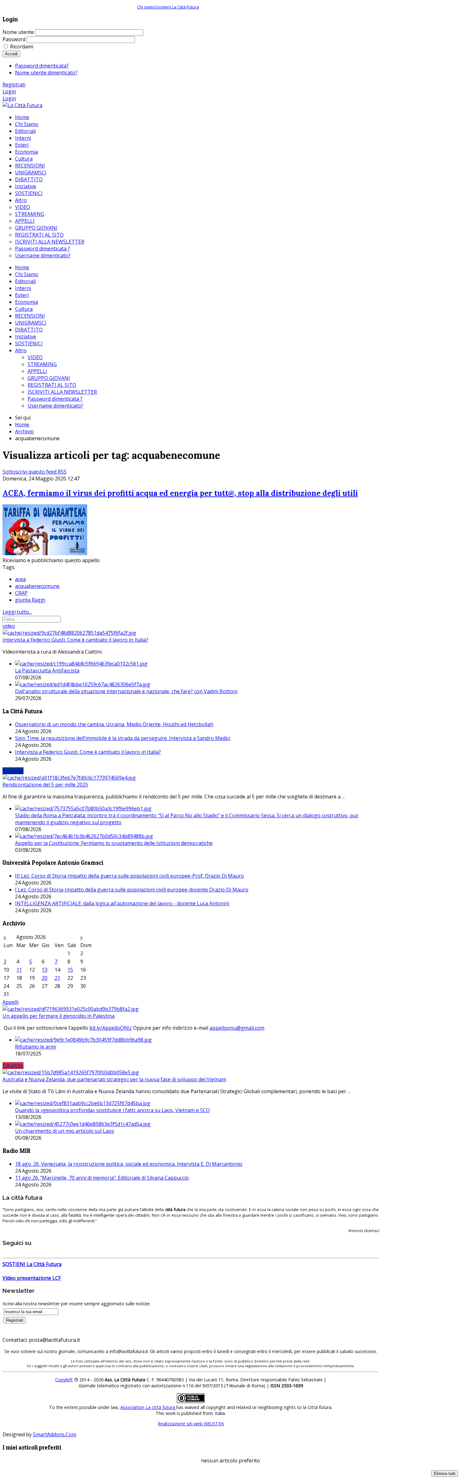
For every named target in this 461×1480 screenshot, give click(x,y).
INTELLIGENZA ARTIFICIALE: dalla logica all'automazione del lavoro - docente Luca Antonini (122, 903)
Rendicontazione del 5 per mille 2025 (45, 784)
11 (19, 969)
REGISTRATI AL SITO (52, 384)
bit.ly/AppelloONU (110, 1027)
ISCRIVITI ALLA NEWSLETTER (62, 391)
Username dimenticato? (55, 405)
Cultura (24, 308)
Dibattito (13, 1065)
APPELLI (37, 371)
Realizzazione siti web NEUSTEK (191, 1424)
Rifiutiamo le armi (35, 1046)
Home (22, 267)
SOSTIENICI (29, 343)
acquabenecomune (37, 586)
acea (20, 579)
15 (70, 969)
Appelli (11, 1002)
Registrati (14, 84)
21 (57, 977)
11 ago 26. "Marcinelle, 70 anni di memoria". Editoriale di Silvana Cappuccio (102, 1177)
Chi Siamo (26, 274)
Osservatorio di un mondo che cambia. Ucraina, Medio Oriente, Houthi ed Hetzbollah (114, 724)
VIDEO (35, 357)
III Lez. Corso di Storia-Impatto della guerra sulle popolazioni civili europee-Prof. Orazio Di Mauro (129, 875)
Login (9, 91)
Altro (21, 350)
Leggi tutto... (17, 611)
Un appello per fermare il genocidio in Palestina (58, 1015)
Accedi (11, 54)
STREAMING (42, 364)
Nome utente (18, 32)
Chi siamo (146, 7)
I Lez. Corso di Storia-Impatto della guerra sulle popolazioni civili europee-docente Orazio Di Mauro (131, 889)
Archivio (24, 431)
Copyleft (64, 1380)
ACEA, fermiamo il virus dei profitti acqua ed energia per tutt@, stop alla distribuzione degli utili (180, 493)
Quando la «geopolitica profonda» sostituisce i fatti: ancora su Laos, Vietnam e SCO (112, 1110)
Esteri (22, 295)
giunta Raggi (30, 599)
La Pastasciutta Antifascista (47, 670)
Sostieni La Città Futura (177, 7)
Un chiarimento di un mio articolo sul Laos (64, 1130)
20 (44, 977)
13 (44, 969)
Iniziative (25, 336)
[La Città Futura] (22, 105)
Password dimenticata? (42, 65)
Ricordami (21, 46)
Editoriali (25, 281)
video (9, 625)
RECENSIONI (30, 315)
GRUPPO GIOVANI (49, 378)
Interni (23, 288)
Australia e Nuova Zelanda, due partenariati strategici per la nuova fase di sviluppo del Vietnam (114, 1079)
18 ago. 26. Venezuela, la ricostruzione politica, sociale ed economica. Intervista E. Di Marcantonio (128, 1163)
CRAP (21, 592)
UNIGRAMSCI (30, 322)
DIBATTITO (29, 329)
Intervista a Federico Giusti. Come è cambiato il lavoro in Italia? (75, 639)
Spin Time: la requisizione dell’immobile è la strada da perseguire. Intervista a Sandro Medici (122, 738)
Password (14, 39)
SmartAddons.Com (54, 1434)
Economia (26, 302)
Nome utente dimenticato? (46, 72)
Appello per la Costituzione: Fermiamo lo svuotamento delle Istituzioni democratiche (114, 843)
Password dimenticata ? (55, 398)
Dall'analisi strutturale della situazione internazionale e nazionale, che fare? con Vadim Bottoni (126, 691)
